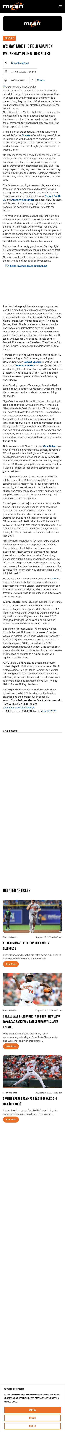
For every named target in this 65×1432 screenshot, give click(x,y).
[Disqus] (32, 771)
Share (40, 80)
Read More (10, 964)
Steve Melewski (20, 62)
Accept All (32, 1410)
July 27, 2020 (48, 711)
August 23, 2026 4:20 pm (49, 1092)
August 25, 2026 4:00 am (49, 937)
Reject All (32, 1426)
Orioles (9, 38)
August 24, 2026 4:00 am (49, 1010)
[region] (32, 1408)
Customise (32, 1418)
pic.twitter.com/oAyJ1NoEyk (18, 707)
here (54, 578)
